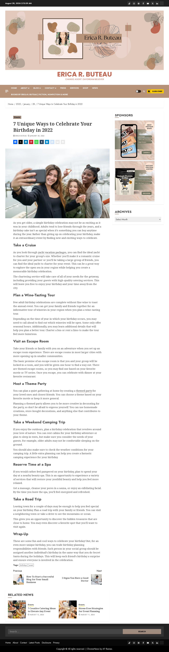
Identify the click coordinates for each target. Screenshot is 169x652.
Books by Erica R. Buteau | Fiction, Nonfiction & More (39, 94)
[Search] (144, 91)
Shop (85, 88)
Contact (49, 88)
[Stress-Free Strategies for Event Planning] (68, 609)
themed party (84, 390)
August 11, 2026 (88, 615)
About (24, 88)
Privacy (56, 642)
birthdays (23, 565)
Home (14, 88)
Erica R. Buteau (84, 74)
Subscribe (157, 91)
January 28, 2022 (37, 136)
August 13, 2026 (37, 615)
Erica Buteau (21, 136)
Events (17, 117)
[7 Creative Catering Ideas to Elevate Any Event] (17, 609)
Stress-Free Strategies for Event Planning (91, 610)
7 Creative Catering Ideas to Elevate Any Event (42, 610)
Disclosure (46, 642)
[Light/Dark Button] (138, 91)
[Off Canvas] (6, 91)
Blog (36, 88)
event (31, 565)
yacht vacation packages (52, 252)
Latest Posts (34, 642)
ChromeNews (93, 648)
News (95, 88)
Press (63, 88)
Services (74, 88)
